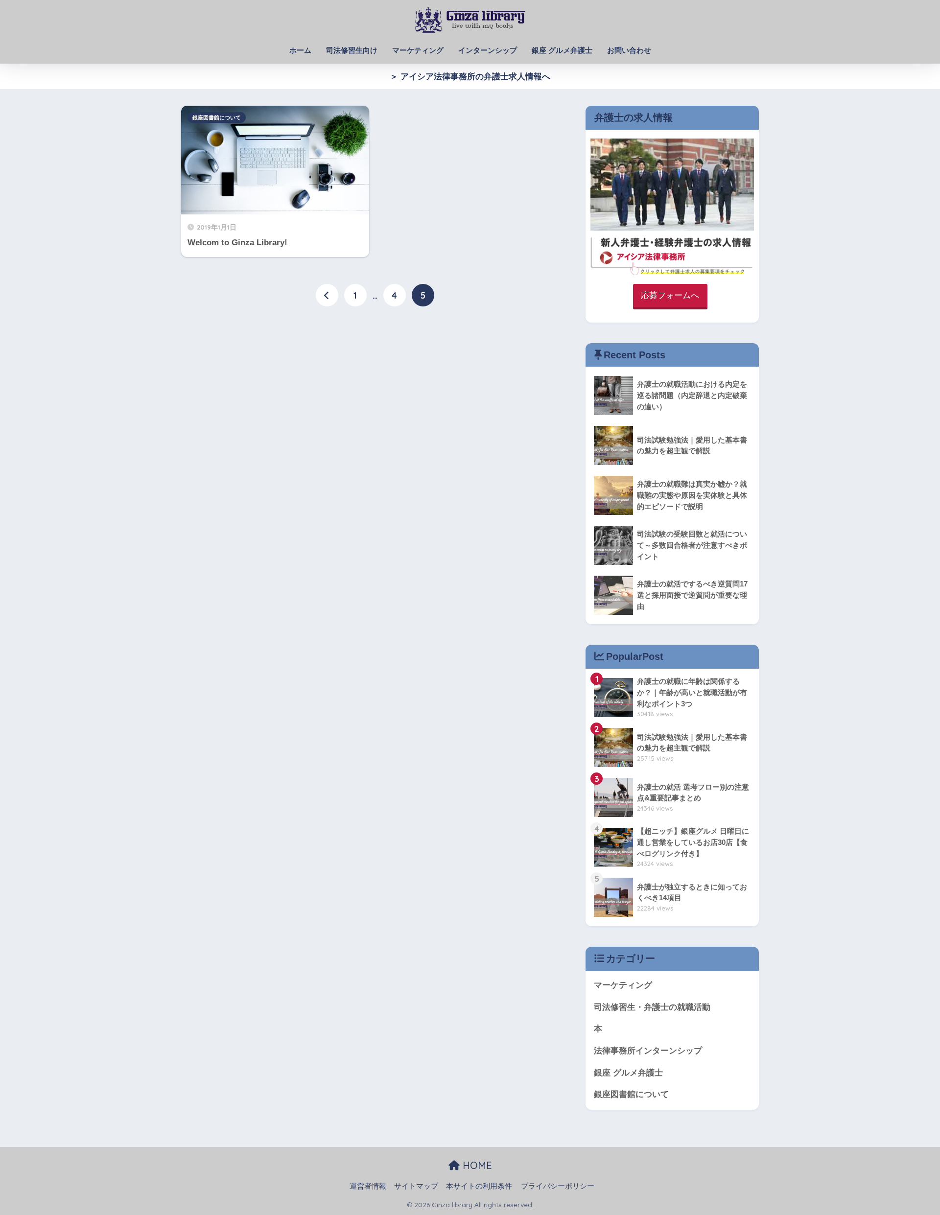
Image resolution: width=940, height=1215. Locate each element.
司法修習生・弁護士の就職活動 (652, 1007)
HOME (476, 1165)
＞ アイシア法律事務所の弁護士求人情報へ (470, 76)
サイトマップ (416, 1186)
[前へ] (327, 295)
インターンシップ (487, 50)
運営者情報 (368, 1186)
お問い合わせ (629, 50)
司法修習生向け (351, 50)
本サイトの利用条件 (479, 1186)
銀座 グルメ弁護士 (562, 50)
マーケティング (418, 50)
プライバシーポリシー (557, 1186)
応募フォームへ (670, 295)
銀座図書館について (216, 117)
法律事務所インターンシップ (648, 1050)
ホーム (300, 50)
